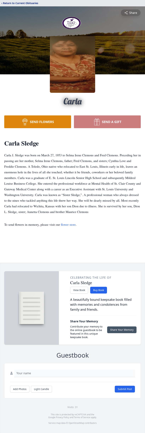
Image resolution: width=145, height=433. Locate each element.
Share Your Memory (122, 329)
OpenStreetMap (76, 423)
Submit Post (125, 389)
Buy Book (98, 290)
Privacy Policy (62, 417)
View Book (79, 290)
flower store (68, 224)
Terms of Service (82, 417)
